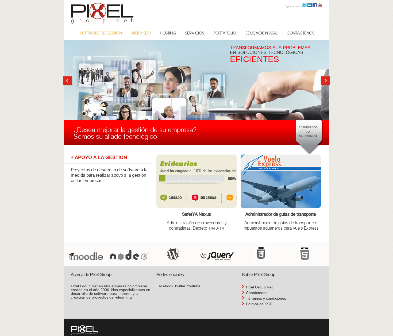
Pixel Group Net (259, 287)
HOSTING (168, 33)
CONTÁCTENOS (300, 33)
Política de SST (259, 304)
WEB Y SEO (141, 33)
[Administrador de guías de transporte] (281, 181)
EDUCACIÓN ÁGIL (261, 33)
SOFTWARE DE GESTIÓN (101, 33)
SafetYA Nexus (196, 214)
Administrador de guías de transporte (280, 214)
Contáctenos (256, 293)
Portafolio (224, 33)
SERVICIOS (194, 33)
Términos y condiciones (266, 298)
